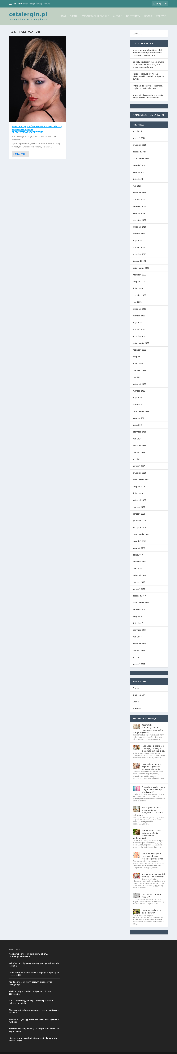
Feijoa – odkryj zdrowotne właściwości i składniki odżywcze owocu (148, 76)
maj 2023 (137, 302)
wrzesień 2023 (139, 274)
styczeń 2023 (139, 329)
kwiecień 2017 (139, 643)
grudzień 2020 (139, 473)
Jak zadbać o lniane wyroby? (151, 895)
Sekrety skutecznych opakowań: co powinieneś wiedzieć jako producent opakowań (148, 64)
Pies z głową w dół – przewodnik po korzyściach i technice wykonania (148, 811)
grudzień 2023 (139, 254)
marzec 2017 (139, 650)
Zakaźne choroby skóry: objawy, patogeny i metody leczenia (34, 964)
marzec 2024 (139, 233)
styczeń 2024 (139, 247)
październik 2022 (141, 343)
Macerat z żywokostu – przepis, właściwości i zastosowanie (148, 96)
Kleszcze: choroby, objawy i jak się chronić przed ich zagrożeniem (34, 1029)
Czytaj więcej (20, 154)
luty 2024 (137, 240)
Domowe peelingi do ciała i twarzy (151, 911)
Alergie (117, 16)
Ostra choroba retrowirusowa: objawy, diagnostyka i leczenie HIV (34, 973)
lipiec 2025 (138, 179)
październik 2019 (141, 534)
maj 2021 (137, 438)
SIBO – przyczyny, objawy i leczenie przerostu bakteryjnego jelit (31, 1001)
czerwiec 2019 (139, 561)
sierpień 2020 (139, 486)
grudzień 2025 (139, 145)
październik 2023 (141, 268)
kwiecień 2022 (139, 384)
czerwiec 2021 (139, 431)
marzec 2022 (139, 390)
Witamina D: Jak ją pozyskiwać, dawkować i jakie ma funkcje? (34, 1020)
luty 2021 (137, 459)
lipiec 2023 (138, 288)
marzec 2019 (139, 582)
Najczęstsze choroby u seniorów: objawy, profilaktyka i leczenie (29, 955)
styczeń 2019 (139, 589)
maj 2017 (137, 636)
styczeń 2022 (139, 404)
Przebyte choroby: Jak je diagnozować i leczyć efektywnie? (153, 789)
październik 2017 (141, 602)
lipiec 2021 (138, 425)
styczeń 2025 (139, 199)
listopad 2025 (139, 151)
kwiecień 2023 (139, 309)
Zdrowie (161, 16)
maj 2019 (137, 568)
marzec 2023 (139, 315)
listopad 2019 (139, 527)
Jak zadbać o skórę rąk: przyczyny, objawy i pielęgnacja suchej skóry (153, 748)
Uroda (148, 16)
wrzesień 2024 (139, 206)
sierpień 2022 (139, 356)
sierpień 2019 (139, 548)
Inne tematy (133, 16)
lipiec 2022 (138, 363)
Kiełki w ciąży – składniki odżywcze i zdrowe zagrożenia (30, 992)
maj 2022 (137, 377)
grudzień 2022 (139, 336)
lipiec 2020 (138, 493)
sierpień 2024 (139, 213)
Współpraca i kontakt (95, 16)
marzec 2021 (139, 452)
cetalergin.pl (21, 136)
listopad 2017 (139, 595)
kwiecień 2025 (139, 192)
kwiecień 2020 (139, 500)
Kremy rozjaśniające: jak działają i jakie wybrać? (153, 875)
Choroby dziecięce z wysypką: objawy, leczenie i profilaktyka (152, 856)
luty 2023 (137, 322)
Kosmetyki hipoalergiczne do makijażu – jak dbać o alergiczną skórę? (148, 729)
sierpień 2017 (139, 616)
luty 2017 (137, 657)
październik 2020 (141, 479)
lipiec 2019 (138, 554)
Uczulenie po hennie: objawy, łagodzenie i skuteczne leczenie (152, 766)
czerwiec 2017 (139, 630)
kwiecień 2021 (139, 445)
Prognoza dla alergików (33, 3)
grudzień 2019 (139, 520)
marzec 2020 (139, 507)
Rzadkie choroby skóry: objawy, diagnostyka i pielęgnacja (31, 983)
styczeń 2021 (139, 466)
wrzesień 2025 (139, 165)
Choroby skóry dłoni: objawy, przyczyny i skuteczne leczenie (34, 1011)
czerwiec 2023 (139, 295)
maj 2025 (137, 186)
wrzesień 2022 (139, 350)
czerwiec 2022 (139, 370)
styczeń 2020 (139, 513)
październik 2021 (141, 411)
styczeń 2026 (139, 138)
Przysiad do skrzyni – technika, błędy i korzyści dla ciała (148, 87)
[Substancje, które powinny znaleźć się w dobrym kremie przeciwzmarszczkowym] (37, 79)
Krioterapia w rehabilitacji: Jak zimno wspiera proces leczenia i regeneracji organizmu (148, 52)
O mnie (73, 16)
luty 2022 (137, 397)
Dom (63, 16)
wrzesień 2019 (139, 541)
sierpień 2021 (139, 418)
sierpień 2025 (139, 172)
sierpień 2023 (139, 281)
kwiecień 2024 (139, 226)
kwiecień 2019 (139, 575)
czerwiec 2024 (139, 220)
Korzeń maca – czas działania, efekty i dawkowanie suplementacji (147, 834)
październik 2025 (141, 158)
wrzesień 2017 (139, 609)
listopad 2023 (139, 261)
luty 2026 (137, 131)
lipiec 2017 (138, 623)
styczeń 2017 (139, 664)
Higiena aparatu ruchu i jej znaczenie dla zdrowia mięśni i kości (33, 1039)
